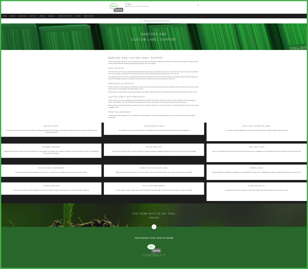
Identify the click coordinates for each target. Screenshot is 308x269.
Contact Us (160, 238)
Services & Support (65, 16)
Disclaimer (144, 238)
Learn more (154, 217)
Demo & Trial (88, 16)
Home (5, 16)
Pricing (42, 16)
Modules (51, 16)
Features (33, 16)
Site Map (169, 238)
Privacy (153, 238)
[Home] (116, 7)
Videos (78, 16)
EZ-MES (128, 4)
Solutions (22, 16)
